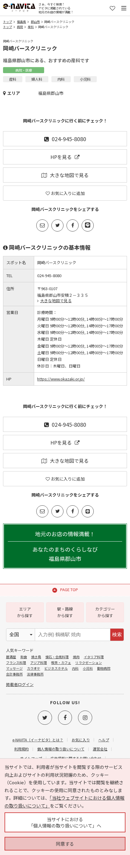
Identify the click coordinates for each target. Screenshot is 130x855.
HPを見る (61, 156)
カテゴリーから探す (105, 612)
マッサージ (14, 668)
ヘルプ (103, 739)
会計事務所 (14, 674)
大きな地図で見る (69, 175)
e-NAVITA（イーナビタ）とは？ (37, 739)
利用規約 (21, 748)
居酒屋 (11, 656)
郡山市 (35, 21)
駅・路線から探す (65, 612)
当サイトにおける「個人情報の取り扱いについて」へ (65, 822)
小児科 (88, 668)
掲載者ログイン (20, 684)
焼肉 (76, 656)
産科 (31, 26)
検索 (117, 634)
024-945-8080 (69, 139)
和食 (23, 656)
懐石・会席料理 (57, 656)
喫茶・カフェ (61, 662)
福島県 (21, 21)
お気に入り (81, 739)
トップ (7, 21)
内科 (75, 668)
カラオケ (33, 668)
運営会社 (100, 748)
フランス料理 (16, 662)
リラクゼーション (88, 662)
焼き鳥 (36, 656)
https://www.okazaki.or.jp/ (61, 379)
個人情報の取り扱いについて (60, 748)
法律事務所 (35, 674)
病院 (20, 26)
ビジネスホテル (56, 668)
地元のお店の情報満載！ (65, 546)
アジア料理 (38, 662)
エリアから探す (25, 612)
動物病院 (103, 668)
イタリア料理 (94, 656)
